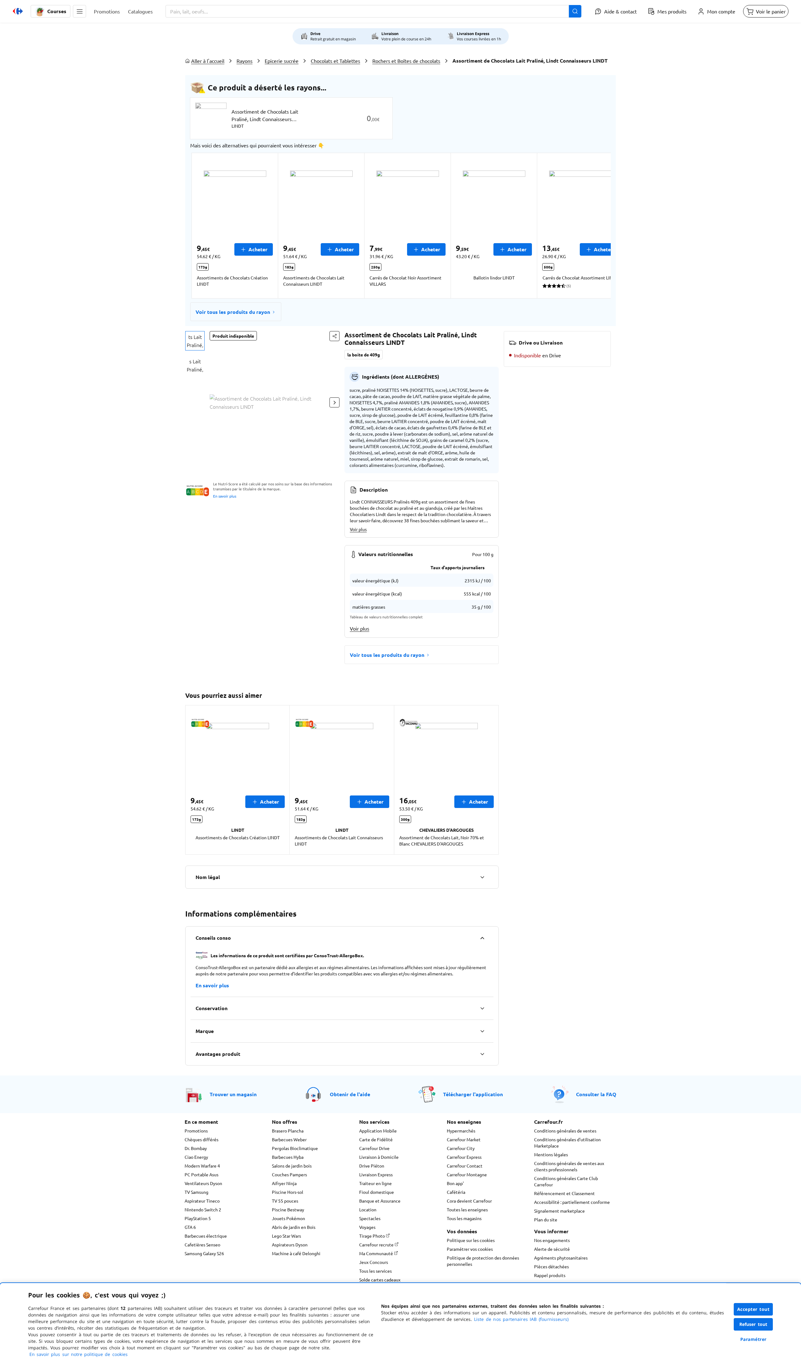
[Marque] (482, 1031)
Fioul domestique (376, 1192)
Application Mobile (378, 1130)
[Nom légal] (482, 877)
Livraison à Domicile (379, 1157)
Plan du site (545, 1219)
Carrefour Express (464, 1157)
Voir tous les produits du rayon (233, 312)
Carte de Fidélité (376, 1139)
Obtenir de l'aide (350, 1094)
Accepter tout (753, 1309)
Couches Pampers (289, 1174)
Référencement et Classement (564, 1193)
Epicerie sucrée (281, 61)
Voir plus (358, 529)
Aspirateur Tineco (202, 1201)
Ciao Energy (196, 1157)
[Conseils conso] (482, 938)
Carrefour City (461, 1148)
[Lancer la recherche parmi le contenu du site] (575, 11)
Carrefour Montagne (467, 1174)
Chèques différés (201, 1139)
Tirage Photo (372, 1236)
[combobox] (373, 11)
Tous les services (375, 1271)
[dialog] (400, 1324)
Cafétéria (456, 1192)
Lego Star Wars (286, 1236)
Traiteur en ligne (375, 1183)
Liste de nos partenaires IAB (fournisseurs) (521, 1319)
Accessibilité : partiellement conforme (572, 1202)
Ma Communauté (376, 1253)
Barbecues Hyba (288, 1157)
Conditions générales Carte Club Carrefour (566, 1181)
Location (367, 1209)
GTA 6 (190, 1227)
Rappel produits (549, 1275)
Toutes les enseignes (467, 1209)
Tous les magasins (464, 1218)
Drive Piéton (371, 1165)
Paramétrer (753, 1339)
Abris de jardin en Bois (293, 1227)
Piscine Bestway (288, 1209)
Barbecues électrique (206, 1236)
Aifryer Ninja (284, 1183)
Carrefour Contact (464, 1165)
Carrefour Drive (374, 1148)
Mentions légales (551, 1154)
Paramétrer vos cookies (470, 1249)
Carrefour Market (464, 1139)
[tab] (195, 340)
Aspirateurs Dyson (290, 1244)
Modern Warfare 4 (202, 1165)
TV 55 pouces (285, 1201)
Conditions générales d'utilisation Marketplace (567, 1142)
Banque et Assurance (379, 1201)
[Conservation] (482, 1008)
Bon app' (455, 1183)
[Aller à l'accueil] (18, 11)
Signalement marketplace (559, 1211)
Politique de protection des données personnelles (483, 1261)
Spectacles (369, 1218)
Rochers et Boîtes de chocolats (406, 61)
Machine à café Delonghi (296, 1253)
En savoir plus (224, 495)
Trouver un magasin (233, 1094)
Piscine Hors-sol (287, 1192)
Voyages (367, 1227)
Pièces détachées (551, 1266)
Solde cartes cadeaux (379, 1279)
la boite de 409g (363, 354)
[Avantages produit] (482, 1054)
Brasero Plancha (288, 1130)
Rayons (245, 61)
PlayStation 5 (198, 1218)
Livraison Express (376, 1174)
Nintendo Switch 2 (203, 1209)
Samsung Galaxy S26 (204, 1253)
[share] (334, 336)
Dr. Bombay (196, 1148)
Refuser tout (753, 1324)
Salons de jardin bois (292, 1165)
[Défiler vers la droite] (595, 225)
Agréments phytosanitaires (561, 1257)
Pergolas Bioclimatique (295, 1148)
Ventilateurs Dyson (203, 1183)
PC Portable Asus (201, 1174)
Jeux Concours (373, 1262)
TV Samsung (196, 1192)
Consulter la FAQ (596, 1094)
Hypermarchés (461, 1130)
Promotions (196, 1130)
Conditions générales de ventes (565, 1130)
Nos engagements (552, 1240)
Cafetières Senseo (202, 1244)
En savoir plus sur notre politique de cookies (78, 1354)
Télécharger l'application (473, 1094)
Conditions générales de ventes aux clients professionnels (569, 1166)
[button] (79, 11)
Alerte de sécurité (552, 1249)
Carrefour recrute (377, 1244)
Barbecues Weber (289, 1139)
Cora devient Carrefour (469, 1201)
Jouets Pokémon (288, 1218)
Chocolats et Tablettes (335, 61)
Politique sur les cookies (471, 1240)
